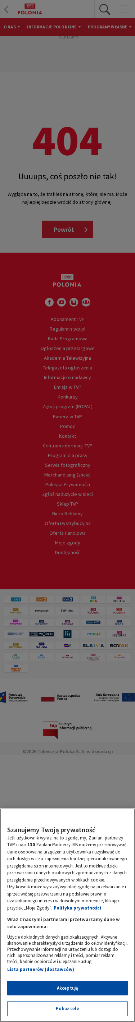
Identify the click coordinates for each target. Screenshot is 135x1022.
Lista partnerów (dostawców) (40, 969)
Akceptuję (67, 988)
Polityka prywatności (77, 908)
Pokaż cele (67, 1008)
